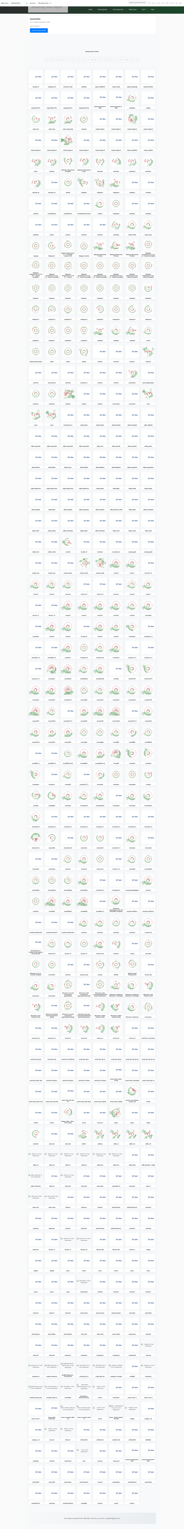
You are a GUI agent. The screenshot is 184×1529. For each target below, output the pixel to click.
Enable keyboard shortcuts (137, 2)
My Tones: (33, 3)
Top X (144, 9)
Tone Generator (118, 9)
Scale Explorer (102, 9)
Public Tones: (5, 3)
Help (152, 9)
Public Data (133, 9)
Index (90, 9)
